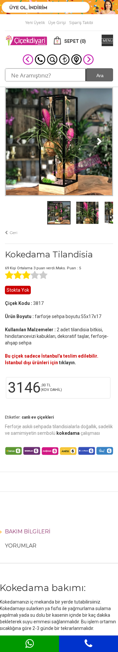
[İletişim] (76, 59)
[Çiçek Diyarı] (26, 40)
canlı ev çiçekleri (38, 417)
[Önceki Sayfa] (28, 59)
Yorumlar (20, 546)
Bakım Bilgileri (27, 531)
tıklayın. (67, 362)
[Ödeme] (64, 59)
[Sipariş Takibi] (52, 59)
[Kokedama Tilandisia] (59, 141)
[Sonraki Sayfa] (88, 59)
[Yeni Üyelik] (59, 6)
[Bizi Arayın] (40, 59)
